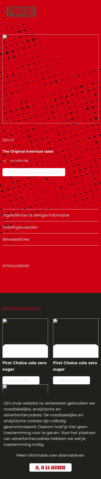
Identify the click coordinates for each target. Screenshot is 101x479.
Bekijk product (19, 380)
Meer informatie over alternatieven (50, 455)
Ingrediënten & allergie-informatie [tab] (35, 215)
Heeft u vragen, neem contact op (33, 172)
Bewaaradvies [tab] (15, 239)
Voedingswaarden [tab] (20, 227)
